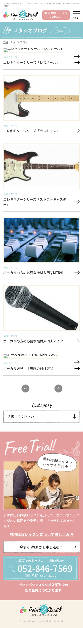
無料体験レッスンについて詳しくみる (41, 534)
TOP (5, 42)
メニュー (76, 17)
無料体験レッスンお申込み (56, 15)
